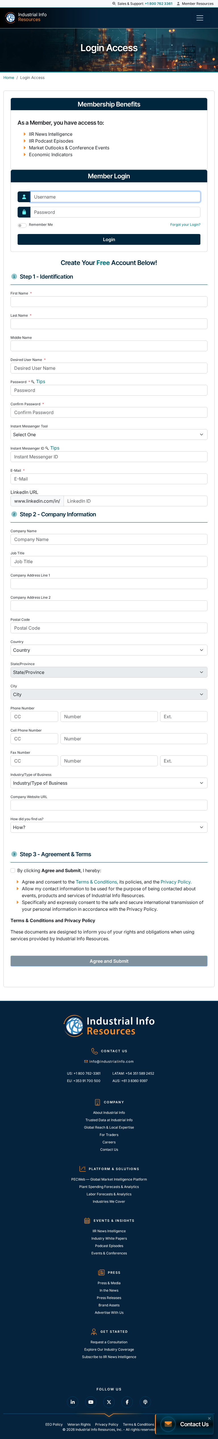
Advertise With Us (109, 1312)
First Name (21, 293)
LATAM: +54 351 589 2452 (133, 1073)
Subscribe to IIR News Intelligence (109, 1357)
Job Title (17, 553)
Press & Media (109, 1283)
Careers (109, 1142)
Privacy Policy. (176, 882)
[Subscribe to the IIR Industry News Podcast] (145, 1402)
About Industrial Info (109, 1112)
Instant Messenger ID (27, 448)
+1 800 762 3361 (158, 3)
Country (17, 642)
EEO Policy (54, 1424)
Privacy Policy (106, 1424)
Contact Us (109, 1149)
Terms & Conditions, (97, 882)
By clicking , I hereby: (59, 870)
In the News (109, 1290)
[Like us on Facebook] (127, 1402)
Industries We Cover (109, 1201)
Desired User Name (28, 360)
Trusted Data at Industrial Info (109, 1120)
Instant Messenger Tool (29, 426)
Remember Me (41, 224)
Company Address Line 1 (30, 575)
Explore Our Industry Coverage (109, 1349)
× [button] (209, 1418)
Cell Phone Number (26, 730)
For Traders (109, 1135)
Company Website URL (29, 797)
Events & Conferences (109, 1253)
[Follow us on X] (109, 1402)
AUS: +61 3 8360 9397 (130, 1081)
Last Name (21, 315)
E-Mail (18, 470)
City (14, 686)
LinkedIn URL (24, 492)
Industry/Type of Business (31, 774)
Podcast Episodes (109, 1246)
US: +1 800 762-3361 (83, 1073)
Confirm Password (27, 404)
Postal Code (20, 619)
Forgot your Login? (185, 224)
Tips (40, 381)
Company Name (24, 531)
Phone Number (23, 708)
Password (20, 382)
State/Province (23, 664)
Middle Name (21, 337)
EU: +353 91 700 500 (83, 1081)
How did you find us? (27, 819)
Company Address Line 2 (31, 597)
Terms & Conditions (138, 1424)
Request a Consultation (109, 1342)
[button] (114, 3)
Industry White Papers (109, 1238)
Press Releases (109, 1298)
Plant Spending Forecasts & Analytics (109, 1187)
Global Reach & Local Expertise (109, 1127)
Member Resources (197, 3)
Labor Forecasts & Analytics (109, 1194)
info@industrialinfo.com (111, 1061)
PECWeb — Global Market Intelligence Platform (109, 1179)
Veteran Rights (79, 1424)
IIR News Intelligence (109, 1231)
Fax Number (20, 752)
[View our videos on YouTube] (91, 1402)
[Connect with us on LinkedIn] (72, 1402)
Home (8, 77)
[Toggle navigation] (201, 18)
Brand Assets (109, 1305)
